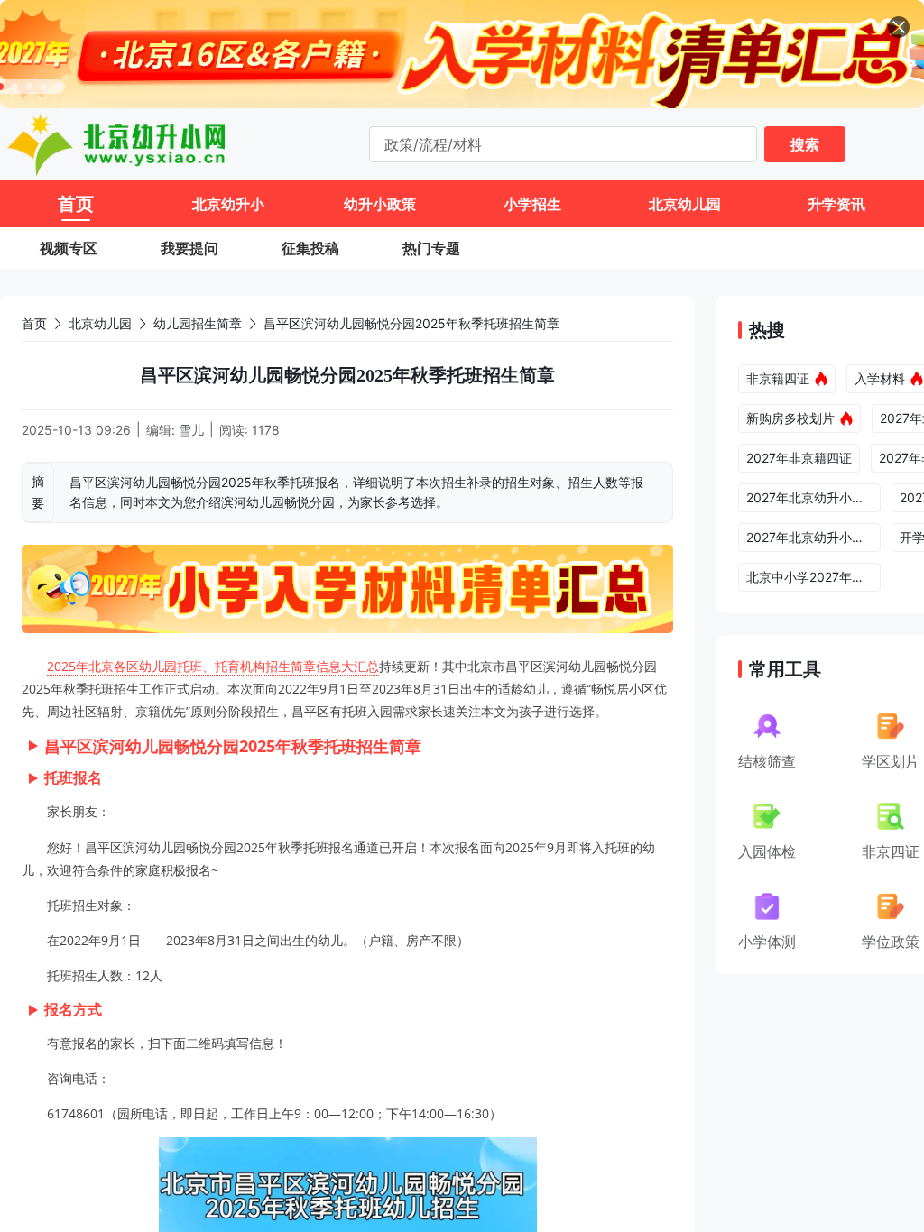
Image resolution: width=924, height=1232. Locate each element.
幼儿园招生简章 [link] (197, 323)
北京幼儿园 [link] (100, 323)
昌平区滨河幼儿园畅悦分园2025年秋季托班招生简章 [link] (411, 323)
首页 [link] (34, 323)
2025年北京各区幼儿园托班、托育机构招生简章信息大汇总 (213, 666)
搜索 (804, 144)
